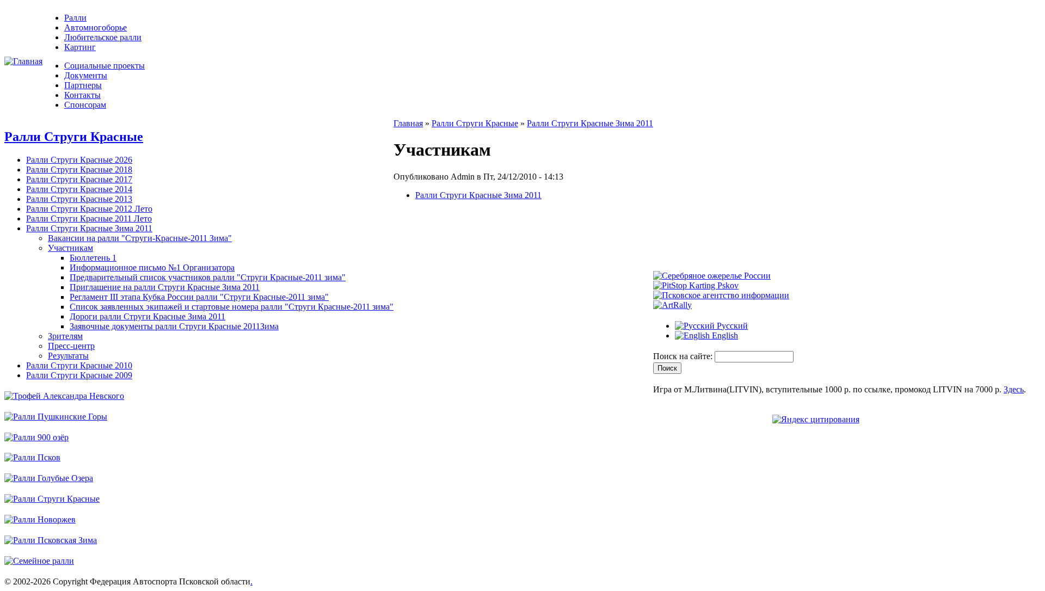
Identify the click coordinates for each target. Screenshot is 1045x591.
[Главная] (23, 61)
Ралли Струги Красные (73, 137)
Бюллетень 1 (93, 257)
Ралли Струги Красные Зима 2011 (89, 228)
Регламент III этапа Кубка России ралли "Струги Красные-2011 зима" (199, 296)
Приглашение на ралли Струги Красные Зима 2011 (165, 287)
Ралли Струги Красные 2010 (79, 365)
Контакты (82, 95)
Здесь (1014, 389)
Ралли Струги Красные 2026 (79, 159)
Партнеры (83, 85)
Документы (85, 75)
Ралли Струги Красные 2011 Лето (89, 218)
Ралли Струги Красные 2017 (79, 179)
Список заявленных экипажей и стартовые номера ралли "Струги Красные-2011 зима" (232, 306)
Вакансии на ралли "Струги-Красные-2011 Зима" (140, 238)
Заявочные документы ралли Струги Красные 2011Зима (174, 326)
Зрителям (65, 336)
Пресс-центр (71, 345)
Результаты (68, 355)
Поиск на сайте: (684, 356)
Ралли (75, 17)
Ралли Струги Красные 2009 (79, 375)
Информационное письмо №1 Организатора (152, 267)
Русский (731, 325)
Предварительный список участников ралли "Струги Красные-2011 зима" (208, 277)
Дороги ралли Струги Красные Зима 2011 (147, 316)
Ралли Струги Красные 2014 (79, 189)
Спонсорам (85, 104)
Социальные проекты (104, 65)
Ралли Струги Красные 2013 (79, 199)
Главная (408, 123)
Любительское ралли (103, 37)
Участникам (70, 248)
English (724, 335)
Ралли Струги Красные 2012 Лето (89, 208)
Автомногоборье (95, 27)
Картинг (80, 47)
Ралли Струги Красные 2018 (79, 169)
